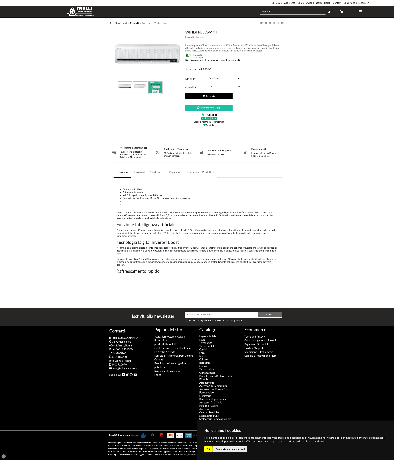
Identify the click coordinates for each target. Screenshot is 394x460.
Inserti (202, 356)
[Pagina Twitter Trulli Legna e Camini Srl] (127, 375)
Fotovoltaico (206, 392)
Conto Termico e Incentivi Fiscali (314, 3)
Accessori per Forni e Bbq (214, 389)
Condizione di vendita (355, 3)
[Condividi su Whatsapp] (278, 23)
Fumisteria (205, 396)
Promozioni (160, 340)
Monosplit (134, 23)
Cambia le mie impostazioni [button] (230, 449)
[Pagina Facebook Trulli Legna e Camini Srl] (123, 375)
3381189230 (119, 357)
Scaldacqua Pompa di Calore (215, 419)
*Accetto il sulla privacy (215, 320)
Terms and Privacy (254, 337)
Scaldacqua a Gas (209, 416)
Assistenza (289, 3)
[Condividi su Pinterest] (274, 23)
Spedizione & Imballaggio (258, 352)
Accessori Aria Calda (210, 402)
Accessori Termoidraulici (213, 386)
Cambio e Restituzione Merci (260, 356)
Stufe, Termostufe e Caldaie (169, 337)
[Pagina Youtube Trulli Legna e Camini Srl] (135, 375)
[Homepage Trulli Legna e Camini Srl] (110, 23)
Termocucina (206, 369)
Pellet (157, 375)
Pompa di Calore (208, 406)
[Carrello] (341, 12)
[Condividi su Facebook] (266, 23)
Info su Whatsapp (211, 107)
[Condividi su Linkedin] (270, 23)
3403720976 (119, 365)
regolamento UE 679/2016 (214, 320)
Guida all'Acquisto (254, 348)
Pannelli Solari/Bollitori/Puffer (216, 376)
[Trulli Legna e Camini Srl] (80, 12)
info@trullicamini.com (124, 368)
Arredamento (207, 383)
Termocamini (206, 346)
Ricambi (203, 379)
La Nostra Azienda (164, 352)
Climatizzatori (121, 23)
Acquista (210, 96)
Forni (202, 353)
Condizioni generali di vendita (261, 340)
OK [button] (208, 449)
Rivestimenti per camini (212, 399)
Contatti (337, 3)
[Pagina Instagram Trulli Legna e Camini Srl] (131, 375)
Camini (203, 349)
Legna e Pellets (207, 336)
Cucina (203, 366)
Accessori (204, 409)
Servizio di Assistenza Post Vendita (173, 356)
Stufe (202, 340)
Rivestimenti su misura (167, 371)
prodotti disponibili (165, 344)
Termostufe (205, 343)
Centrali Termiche (209, 412)
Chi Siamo (277, 3)
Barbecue (204, 363)
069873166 (119, 353)
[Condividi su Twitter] (261, 23)
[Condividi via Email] (282, 23)
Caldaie (203, 359)
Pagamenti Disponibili (256, 344)
